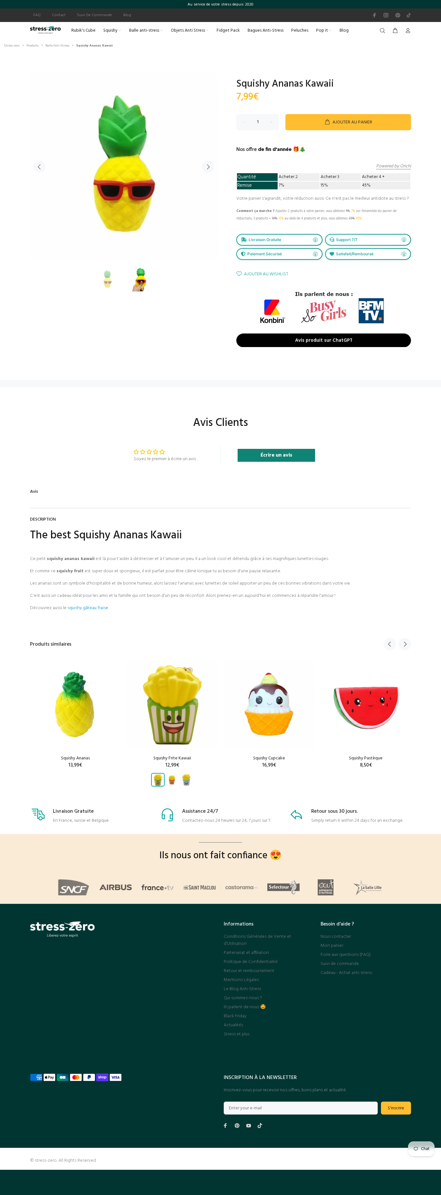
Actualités (233, 1025)
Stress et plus (237, 1034)
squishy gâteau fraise (87, 608)
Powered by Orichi (393, 166)
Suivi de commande (340, 964)
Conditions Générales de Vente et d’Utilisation (257, 940)
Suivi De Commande (94, 15)
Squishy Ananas (75, 758)
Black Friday (235, 1016)
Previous (39, 167)
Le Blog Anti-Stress (242, 989)
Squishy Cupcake (269, 758)
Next (208, 167)
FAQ (37, 15)
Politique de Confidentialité (251, 962)
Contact (59, 15)
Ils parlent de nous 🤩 (245, 1007)
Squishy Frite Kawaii (172, 758)
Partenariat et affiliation (246, 953)
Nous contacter (336, 936)
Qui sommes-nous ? (243, 998)
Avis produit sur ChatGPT (324, 340)
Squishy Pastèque (366, 758)
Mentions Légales (241, 980)
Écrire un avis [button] (276, 455)
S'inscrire (396, 1108)
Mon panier (332, 945)
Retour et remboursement (249, 971)
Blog (127, 15)
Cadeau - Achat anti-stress (346, 973)
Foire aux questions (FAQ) (346, 954)
